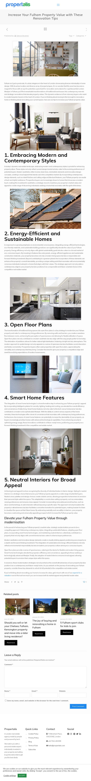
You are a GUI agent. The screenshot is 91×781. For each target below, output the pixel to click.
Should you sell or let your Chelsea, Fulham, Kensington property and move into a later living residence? (16, 629)
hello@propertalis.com (56, 746)
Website (62, 691)
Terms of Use (33, 746)
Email (34, 691)
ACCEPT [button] (22, 775)
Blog (30, 742)
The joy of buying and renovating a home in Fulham (44, 624)
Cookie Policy (33, 734)
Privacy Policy (33, 738)
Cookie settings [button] (10, 776)
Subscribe (32, 749)
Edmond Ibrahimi (23, 36)
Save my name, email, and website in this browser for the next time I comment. (37, 701)
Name (7, 691)
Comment (8, 664)
